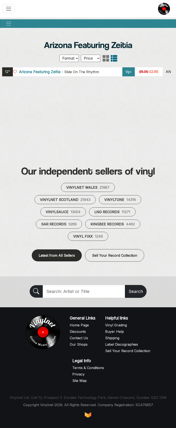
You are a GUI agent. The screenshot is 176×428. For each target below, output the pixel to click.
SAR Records (59, 224)
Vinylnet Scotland (65, 199)
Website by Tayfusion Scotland (88, 415)
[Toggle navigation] (9, 9)
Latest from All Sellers (57, 255)
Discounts (78, 331)
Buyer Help (114, 331)
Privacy (78, 374)
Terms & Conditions (88, 368)
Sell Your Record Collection (114, 255)
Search (136, 291)
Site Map (79, 380)
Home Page (79, 325)
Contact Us (79, 338)
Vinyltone (120, 199)
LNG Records (112, 212)
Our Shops (79, 344)
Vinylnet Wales (87, 187)
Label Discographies (121, 344)
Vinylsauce (63, 212)
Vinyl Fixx (88, 236)
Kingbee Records (113, 224)
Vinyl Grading (116, 325)
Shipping (112, 338)
